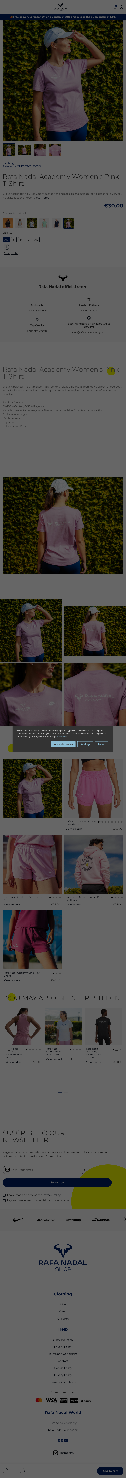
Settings (85, 744)
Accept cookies (63, 744)
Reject (101, 744)
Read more (62, 736)
